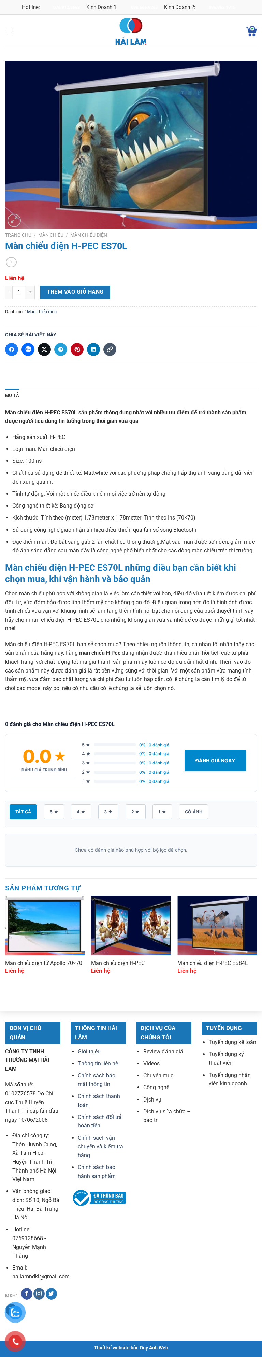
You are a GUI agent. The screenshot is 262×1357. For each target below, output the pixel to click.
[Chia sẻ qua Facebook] (11, 349)
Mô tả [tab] (12, 395)
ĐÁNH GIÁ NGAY (215, 760)
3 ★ (108, 811)
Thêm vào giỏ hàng (75, 292)
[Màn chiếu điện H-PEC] (131, 925)
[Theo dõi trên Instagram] (39, 1294)
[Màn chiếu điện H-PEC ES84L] (217, 925)
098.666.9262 (144, 7)
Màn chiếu (50, 235)
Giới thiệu (89, 1051)
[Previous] (5, 941)
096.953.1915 (222, 7)
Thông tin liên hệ (98, 1063)
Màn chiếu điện (88, 235)
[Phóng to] (14, 220)
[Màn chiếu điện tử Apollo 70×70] (45, 925)
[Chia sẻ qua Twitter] (44, 349)
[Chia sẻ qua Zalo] (27, 349)
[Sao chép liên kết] (109, 349)
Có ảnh (193, 811)
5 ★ (54, 811)
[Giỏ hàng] (251, 31)
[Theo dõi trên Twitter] (51, 1294)
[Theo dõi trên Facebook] (26, 1294)
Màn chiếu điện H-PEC (118, 963)
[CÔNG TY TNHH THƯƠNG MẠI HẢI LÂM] (131, 31)
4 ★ (81, 811)
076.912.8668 (66, 7)
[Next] (256, 941)
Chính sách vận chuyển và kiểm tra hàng (100, 1147)
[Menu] (9, 31)
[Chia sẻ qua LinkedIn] (93, 349)
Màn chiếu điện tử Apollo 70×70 (43, 963)
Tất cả (23, 811)
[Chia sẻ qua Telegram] (60, 349)
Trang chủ (18, 235)
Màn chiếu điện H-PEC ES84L (212, 963)
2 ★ (135, 811)
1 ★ (162, 811)
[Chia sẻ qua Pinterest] (77, 349)
